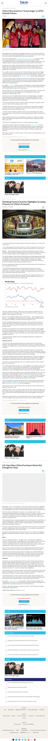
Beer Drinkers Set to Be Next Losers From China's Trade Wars (14, 628)
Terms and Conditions (28, 724)
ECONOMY (14, 8)
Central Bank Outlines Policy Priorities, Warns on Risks (12, 437)
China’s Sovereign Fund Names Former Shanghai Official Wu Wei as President (23, 645)
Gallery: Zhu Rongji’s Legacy (12, 194)
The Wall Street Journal (8, 730)
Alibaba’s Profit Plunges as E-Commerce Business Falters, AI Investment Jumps (23, 649)
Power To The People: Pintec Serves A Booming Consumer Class (20, 682)
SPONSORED (9, 679)
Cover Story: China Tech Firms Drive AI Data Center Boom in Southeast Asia (23, 654)
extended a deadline (13, 581)
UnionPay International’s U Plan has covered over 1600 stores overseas (22, 701)
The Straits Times (13, 732)
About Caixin (6, 715)
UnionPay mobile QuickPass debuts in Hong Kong (18, 691)
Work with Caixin (40, 715)
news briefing (11, 85)
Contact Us (31, 715)
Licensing (41, 709)
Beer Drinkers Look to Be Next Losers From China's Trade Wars (34, 628)
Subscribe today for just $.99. (24, 143)
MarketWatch (24, 730)
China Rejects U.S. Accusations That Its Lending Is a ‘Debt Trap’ (14, 173)
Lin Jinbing (11, 206)
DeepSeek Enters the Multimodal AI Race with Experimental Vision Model (22, 640)
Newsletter (11, 709)
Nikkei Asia (36, 732)
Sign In (28, 149)
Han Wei (5, 16)
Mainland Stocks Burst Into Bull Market (34, 437)
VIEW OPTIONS (24, 146)
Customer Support (21, 715)
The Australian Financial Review (38, 730)
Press (24, 718)
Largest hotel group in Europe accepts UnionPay (17, 687)
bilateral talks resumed (25, 76)
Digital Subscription (21, 709)
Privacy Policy (17, 724)
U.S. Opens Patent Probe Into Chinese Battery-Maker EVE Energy (21, 635)
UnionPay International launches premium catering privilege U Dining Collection (24, 696)
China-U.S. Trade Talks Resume (34, 173)
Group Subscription (32, 709)
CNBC (17, 730)
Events (13, 715)
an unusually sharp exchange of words (25, 58)
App (5, 709)
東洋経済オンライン (25, 732)
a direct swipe (34, 125)
